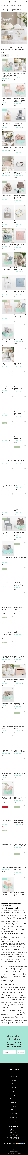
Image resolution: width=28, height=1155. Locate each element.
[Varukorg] (26, 2)
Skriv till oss (14, 1129)
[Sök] (3, 2)
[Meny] (1, 2)
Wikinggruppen (18, 1153)
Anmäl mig (21, 1052)
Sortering (4, 55)
